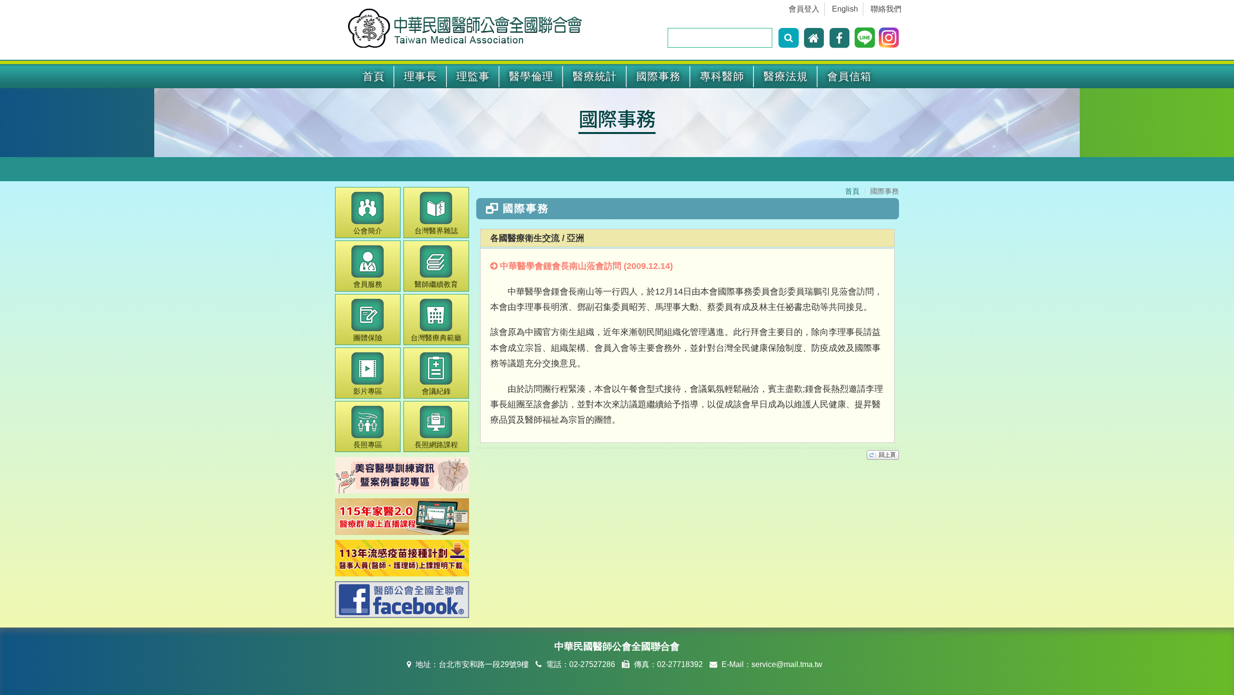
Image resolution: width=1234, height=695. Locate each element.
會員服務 (367, 284)
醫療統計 (595, 76)
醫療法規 (786, 76)
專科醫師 (722, 76)
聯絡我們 (886, 9)
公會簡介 (367, 231)
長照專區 (367, 445)
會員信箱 (849, 76)
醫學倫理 (531, 76)
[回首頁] (815, 37)
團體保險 (367, 338)
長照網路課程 (436, 445)
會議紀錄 (436, 391)
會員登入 (804, 9)
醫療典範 (436, 338)
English (845, 9)
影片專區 (367, 391)
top (883, 455)
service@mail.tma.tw (786, 664)
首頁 (373, 76)
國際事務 (658, 76)
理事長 (420, 76)
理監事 (473, 76)
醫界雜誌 (436, 231)
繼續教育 (436, 284)
